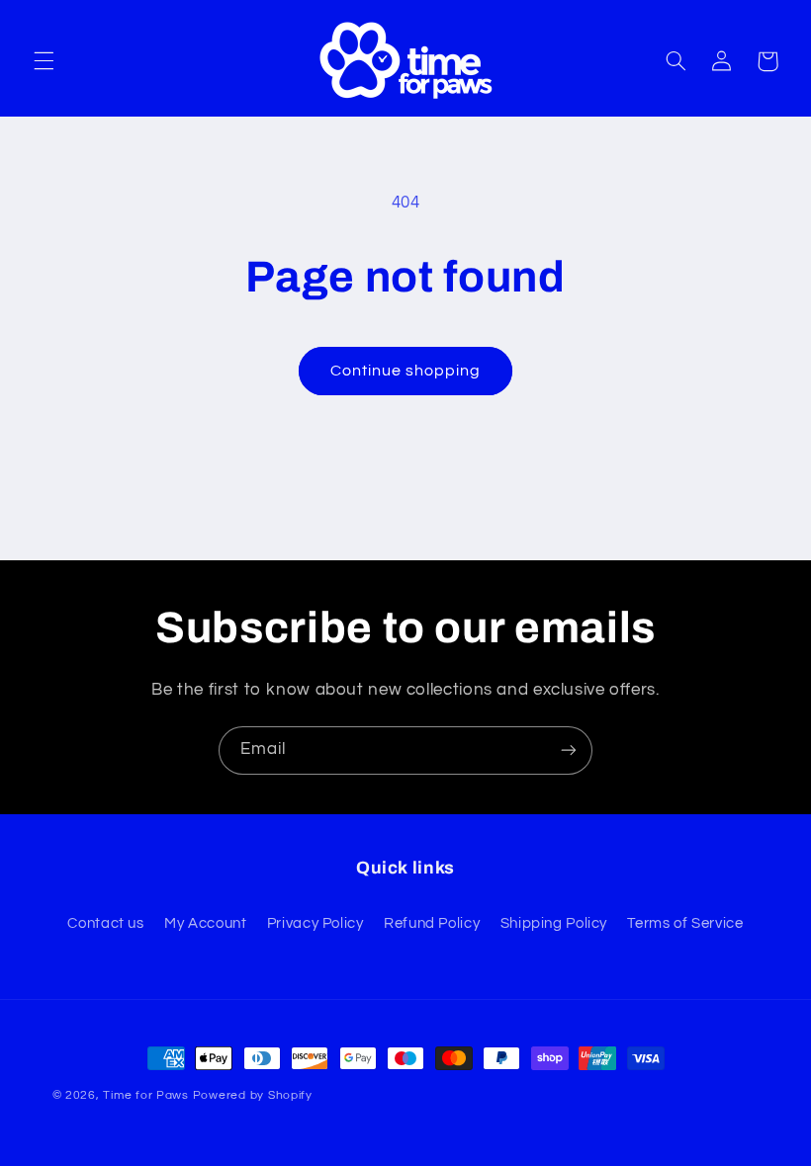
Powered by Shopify (253, 1095)
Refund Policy (432, 923)
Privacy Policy (315, 923)
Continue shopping (406, 370)
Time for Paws (146, 1095)
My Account (205, 923)
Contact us (105, 923)
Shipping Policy (553, 923)
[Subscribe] (568, 750)
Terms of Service (685, 923)
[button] (43, 61)
